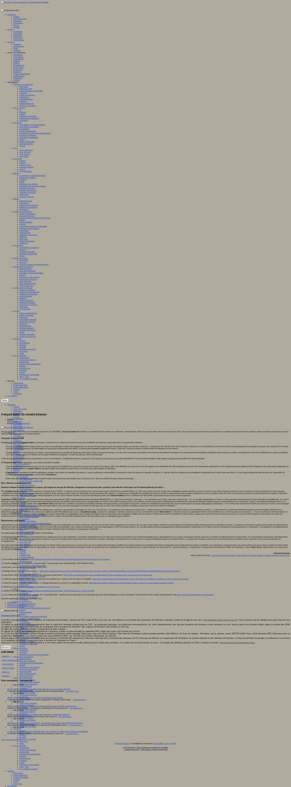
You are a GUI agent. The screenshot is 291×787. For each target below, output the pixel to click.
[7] (251, 512)
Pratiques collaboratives (29, 619)
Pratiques (17, 441)
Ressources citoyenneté (29, 667)
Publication (24, 585)
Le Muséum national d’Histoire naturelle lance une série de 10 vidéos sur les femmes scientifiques (47, 731)
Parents (16, 470)
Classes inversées (27, 606)
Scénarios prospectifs (28, 644)
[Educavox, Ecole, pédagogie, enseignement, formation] (25, 2)
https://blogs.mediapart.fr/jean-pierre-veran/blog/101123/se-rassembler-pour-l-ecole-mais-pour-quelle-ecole (108, 575)
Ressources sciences (28, 669)
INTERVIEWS (7, 664)
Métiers (16, 589)
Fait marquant (13, 421)
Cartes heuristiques (27, 604)
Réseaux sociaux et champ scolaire (34, 655)
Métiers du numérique (28, 597)
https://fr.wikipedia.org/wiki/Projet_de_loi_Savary (40, 587)
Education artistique (27, 661)
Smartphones (24, 623)
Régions (22, 735)
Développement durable (29, 682)
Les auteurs (12, 786)
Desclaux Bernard (22, 423)
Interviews (17, 411)
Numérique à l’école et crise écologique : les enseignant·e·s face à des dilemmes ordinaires (45, 723)
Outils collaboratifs (27, 532)
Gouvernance (25, 758)
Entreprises (18, 460)
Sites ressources (26, 676)
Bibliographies (25, 659)
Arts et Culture (19, 498)
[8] (138, 527)
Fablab (22, 610)
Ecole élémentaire (20, 777)
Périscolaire (18, 773)
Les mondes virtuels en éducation (33, 616)
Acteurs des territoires (28, 703)
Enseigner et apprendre (17, 605)
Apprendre (23, 477)
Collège (16, 780)
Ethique (22, 756)
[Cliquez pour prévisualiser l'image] (17, 427)
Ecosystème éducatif (27, 710)
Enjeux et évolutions (27, 521)
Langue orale (24, 555)
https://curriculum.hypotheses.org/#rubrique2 (195, 595)
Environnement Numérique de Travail (34, 608)
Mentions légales (122, 744)
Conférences (18, 436)
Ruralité (22, 737)
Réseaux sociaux (20, 648)
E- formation (24, 519)
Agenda (16, 417)
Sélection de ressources (23, 657)
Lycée (15, 782)
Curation (23, 570)
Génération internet (27, 712)
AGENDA (6, 676)
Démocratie (24, 752)
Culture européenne (27, 750)
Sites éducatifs (25, 672)
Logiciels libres (25, 686)
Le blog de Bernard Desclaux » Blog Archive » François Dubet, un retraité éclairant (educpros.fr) (250, 555)
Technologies (18, 430)
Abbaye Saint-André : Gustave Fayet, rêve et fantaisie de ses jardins (35, 698)
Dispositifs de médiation (29, 508)
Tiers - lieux (24, 767)
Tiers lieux (23, 741)
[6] (86, 510)
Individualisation (26, 489)
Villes (21, 744)
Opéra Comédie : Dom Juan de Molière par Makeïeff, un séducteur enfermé (38, 714)
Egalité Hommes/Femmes (30, 754)
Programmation (25, 561)
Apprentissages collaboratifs (31, 481)
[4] (137, 491)
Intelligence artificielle (28, 684)
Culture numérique (27, 485)
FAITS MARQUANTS (10, 660)
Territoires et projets (27, 727)
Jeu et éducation (26, 540)
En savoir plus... (73, 691)
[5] (191, 499)
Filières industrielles (21, 464)
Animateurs (18, 445)
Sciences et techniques (22, 678)
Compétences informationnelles (32, 566)
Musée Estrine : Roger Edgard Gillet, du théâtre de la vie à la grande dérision (38, 689)
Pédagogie (17, 426)
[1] (61, 432)
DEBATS (5, 656)
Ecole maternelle (20, 775)
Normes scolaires (26, 718)
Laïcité (22, 763)
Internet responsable (27, 580)
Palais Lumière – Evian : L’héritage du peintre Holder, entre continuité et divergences (42, 706)
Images (22, 614)
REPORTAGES (8, 668)
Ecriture (22, 551)
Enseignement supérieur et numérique (35, 523)
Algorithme (23, 650)
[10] (24, 549)
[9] (183, 539)
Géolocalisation (25, 612)
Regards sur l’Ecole (27, 720)
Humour (22, 553)
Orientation (11, 603)
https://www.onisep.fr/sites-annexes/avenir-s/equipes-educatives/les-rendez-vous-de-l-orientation (70, 559)
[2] (89, 469)
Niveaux (10, 771)
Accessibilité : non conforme (164, 744)
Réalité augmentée (27, 693)
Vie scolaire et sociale (28, 769)
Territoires (17, 729)
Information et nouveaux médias (32, 576)
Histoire (22, 665)
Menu (4, 400)
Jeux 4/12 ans (25, 542)
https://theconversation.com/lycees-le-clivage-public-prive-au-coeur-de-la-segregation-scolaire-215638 (131, 583)
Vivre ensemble (19, 746)
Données (23, 652)
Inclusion (23, 760)
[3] (56, 475)
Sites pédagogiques (27, 674)
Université (17, 784)
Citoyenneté (24, 748)
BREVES (6, 672)
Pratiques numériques (22, 602)
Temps (22, 646)
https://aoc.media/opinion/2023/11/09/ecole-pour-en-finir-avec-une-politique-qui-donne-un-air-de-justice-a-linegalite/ (141, 579)
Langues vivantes (26, 557)
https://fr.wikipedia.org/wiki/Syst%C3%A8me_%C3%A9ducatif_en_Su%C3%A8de (60, 591)
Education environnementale (31, 663)
